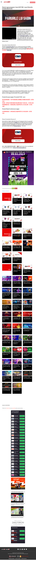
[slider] (14, 532)
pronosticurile (10, 46)
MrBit (16, 122)
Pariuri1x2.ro (17, 126)
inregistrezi (7, 408)
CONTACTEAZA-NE (23, 558)
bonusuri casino (24, 35)
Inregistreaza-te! (32, 2)
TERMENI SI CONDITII (11, 558)
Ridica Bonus (18, 64)
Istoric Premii (15, 525)
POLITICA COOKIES (17, 558)
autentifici (13, 408)
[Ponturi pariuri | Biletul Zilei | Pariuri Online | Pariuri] (7, 2)
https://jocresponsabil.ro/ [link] (19, 147)
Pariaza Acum (22, 534)
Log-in (27, 2)
